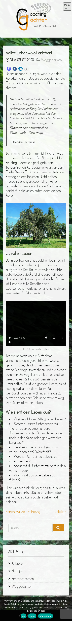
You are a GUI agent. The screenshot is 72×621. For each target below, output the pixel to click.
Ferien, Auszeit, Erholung (23, 511)
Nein (32, 616)
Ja (23, 616)
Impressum (45, 616)
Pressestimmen (23, 579)
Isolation (59, 511)
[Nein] (67, 608)
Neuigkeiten (20, 571)
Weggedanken (51, 60)
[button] (9, 69)
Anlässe (17, 563)
